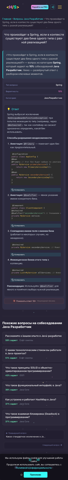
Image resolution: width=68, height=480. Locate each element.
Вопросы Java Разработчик (28, 18)
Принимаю (35, 474)
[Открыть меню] (59, 7)
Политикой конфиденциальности (33, 467)
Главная (6, 18)
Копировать (19, 190)
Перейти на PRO (39, 7)
